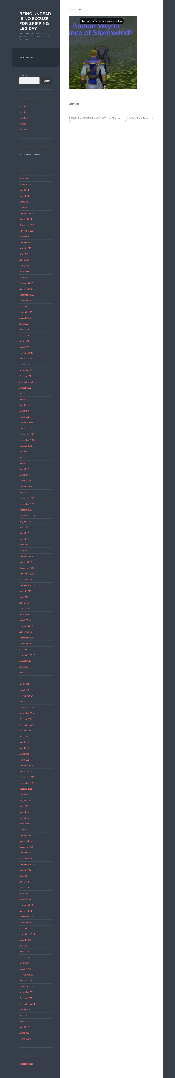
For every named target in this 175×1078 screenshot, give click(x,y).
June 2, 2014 (75, 9)
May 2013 (24, 957)
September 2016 (27, 725)
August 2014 (25, 870)
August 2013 (25, 940)
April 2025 (24, 178)
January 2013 (25, 980)
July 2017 (23, 666)
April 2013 (24, 963)
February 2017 (26, 696)
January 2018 (25, 632)
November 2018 (27, 573)
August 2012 (25, 1009)
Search (23, 75)
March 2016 (25, 759)
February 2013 (26, 974)
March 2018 (25, 620)
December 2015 (26, 777)
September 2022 (27, 312)
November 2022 (27, 300)
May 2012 (24, 1027)
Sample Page (26, 57)
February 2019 (26, 556)
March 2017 (25, 690)
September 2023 (27, 242)
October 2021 (25, 376)
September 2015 (27, 794)
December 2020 (26, 434)
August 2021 (25, 388)
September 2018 (27, 585)
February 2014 (26, 905)
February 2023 (26, 283)
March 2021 (25, 417)
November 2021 (27, 370)
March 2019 (25, 550)
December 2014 (26, 847)
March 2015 (25, 829)
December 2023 (26, 225)
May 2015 (24, 818)
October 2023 (25, 236)
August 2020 (25, 451)
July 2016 (23, 736)
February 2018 (26, 626)
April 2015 (24, 823)
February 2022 (26, 353)
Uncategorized (26, 1064)
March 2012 (25, 1038)
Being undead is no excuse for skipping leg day (35, 21)
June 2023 (24, 260)
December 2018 (26, 568)
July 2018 (23, 597)
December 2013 (26, 916)
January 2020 (25, 492)
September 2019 (27, 515)
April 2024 (24, 201)
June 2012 (24, 1021)
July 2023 (23, 254)
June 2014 (24, 881)
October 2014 (25, 858)
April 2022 (24, 341)
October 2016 (25, 719)
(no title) (23, 106)
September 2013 (27, 934)
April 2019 (24, 544)
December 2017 (26, 637)
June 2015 (24, 812)
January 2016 (25, 771)
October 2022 (25, 306)
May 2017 (24, 678)
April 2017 (24, 684)
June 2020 (24, 463)
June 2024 (24, 190)
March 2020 (25, 480)
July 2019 (23, 527)
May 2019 (24, 539)
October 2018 (25, 579)
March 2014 (25, 899)
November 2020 (27, 440)
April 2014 (24, 893)
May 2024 (24, 196)
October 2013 (25, 928)
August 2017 (25, 661)
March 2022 (25, 347)
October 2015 (25, 789)
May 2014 (24, 887)
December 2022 (26, 294)
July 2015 (23, 806)
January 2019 (25, 562)
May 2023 (24, 265)
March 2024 (25, 207)
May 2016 (24, 748)
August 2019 (25, 521)
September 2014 (27, 864)
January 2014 (25, 911)
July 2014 (23, 876)
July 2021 (23, 393)
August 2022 (25, 318)
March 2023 (25, 277)
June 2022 (24, 329)
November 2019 (27, 504)
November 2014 (27, 852)
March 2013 (25, 969)
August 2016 (25, 730)
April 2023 (24, 271)
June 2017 (24, 672)
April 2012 (24, 1033)
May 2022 (24, 335)
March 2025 (25, 184)
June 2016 (24, 742)
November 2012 (27, 992)
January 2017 (25, 701)
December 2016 (26, 707)
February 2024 (26, 213)
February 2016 (26, 765)
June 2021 (24, 399)
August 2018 (25, 591)
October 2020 (25, 446)
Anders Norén (142, 118)
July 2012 (23, 1015)
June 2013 (24, 951)
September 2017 (27, 655)
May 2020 (24, 469)
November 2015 (27, 783)
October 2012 (25, 998)
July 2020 (23, 457)
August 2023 (25, 248)
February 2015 (26, 835)
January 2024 (25, 219)
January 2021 (25, 428)
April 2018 (24, 614)
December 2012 (26, 986)
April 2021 (24, 411)
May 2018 (24, 608)
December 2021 (26, 364)
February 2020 (26, 486)
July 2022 (23, 324)
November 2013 (27, 922)
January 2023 (25, 289)
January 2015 (25, 841)
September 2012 (27, 1004)
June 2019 (24, 533)
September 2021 (27, 382)
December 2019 (26, 498)
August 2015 (25, 800)
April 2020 (24, 475)
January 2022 (25, 358)
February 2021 (26, 422)
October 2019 (25, 509)
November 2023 (27, 230)
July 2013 (23, 945)
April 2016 (24, 754)
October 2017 (25, 649)
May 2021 (24, 405)
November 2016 (27, 713)
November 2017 (27, 643)
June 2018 (24, 602)
